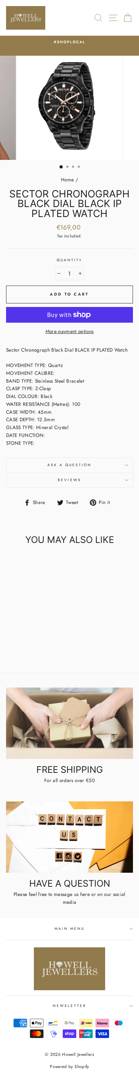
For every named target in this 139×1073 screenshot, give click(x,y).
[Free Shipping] (69, 723)
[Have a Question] (69, 837)
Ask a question (69, 465)
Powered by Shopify (69, 1066)
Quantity (69, 260)
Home (67, 179)
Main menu (70, 928)
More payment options (70, 331)
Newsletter (69, 1005)
